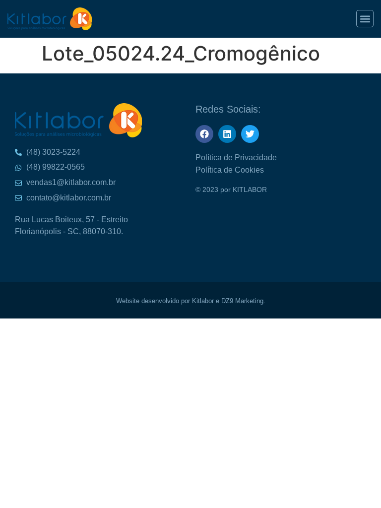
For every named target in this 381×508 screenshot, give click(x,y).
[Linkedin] (227, 134)
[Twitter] (250, 134)
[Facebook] (204, 134)
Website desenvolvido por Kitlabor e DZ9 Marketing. (190, 301)
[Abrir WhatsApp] (356, 25)
